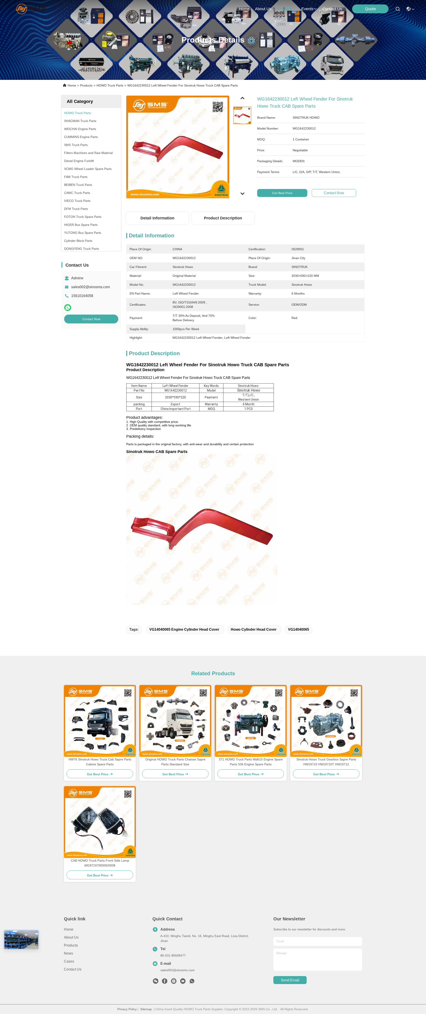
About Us (71, 937)
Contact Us (72, 969)
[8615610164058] (192, 982)
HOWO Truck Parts (110, 85)
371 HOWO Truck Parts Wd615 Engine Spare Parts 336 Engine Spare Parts (251, 762)
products (284, 9)
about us (263, 9)
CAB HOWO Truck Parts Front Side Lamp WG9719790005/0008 (100, 863)
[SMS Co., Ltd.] (31, 8)
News (68, 953)
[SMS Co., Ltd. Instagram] (174, 982)
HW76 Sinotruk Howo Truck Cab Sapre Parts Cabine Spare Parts (100, 762)
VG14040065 (298, 629)
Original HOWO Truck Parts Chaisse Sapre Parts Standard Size (175, 762)
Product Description (223, 218)
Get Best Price (282, 193)
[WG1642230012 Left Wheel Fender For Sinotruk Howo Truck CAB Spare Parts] (177, 146)
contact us (332, 9)
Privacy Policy (127, 1009)
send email (290, 980)
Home (244, 9)
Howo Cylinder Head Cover (253, 629)
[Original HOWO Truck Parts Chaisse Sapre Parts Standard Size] (175, 721)
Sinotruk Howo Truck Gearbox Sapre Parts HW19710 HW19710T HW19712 (326, 762)
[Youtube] (183, 982)
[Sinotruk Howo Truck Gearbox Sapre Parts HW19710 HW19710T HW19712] (326, 721)
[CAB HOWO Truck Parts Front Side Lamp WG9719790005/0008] (100, 822)
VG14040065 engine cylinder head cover (184, 629)
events (307, 9)
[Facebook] (165, 982)
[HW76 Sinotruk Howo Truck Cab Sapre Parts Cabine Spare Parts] (100, 721)
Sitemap (146, 1009)
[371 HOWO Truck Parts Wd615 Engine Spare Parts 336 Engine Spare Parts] (251, 721)
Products (86, 85)
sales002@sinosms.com (90, 287)
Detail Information (157, 218)
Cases (69, 961)
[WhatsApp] (68, 307)
